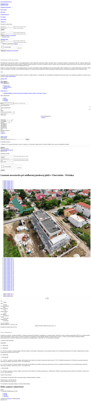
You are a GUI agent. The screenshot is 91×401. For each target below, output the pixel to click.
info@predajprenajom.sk (6, 1)
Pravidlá (5, 394)
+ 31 (47, 298)
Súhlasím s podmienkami (10, 43)
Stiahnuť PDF (4, 78)
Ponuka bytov (6, 85)
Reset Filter (48, 117)
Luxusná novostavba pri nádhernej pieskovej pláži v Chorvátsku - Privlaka (29, 93)
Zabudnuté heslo (4, 39)
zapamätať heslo (5, 37)
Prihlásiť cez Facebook (10, 35)
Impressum (5, 396)
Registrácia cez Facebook (12, 50)
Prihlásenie (3, 7)
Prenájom (5, 99)
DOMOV (5, 93)
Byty (12, 93)
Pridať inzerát (4, 90)
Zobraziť (43, 117)
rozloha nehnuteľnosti (5, 107)
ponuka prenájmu (7, 87)
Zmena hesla (3, 19)
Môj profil (3, 12)
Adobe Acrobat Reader (10, 76)
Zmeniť (2, 29)
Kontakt (5, 393)
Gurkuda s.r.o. (9, 398)
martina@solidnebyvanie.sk (7, 150)
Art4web (18, 398)
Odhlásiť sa (3, 21)
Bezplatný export (4, 4)
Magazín (5, 88)
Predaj (9, 93)
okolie (2, 110)
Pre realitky (3, 17)
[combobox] (21, 103)
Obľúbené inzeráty (5, 14)
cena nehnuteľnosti (5, 105)
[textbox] (21, 103)
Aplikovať (3, 133)
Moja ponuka (4, 9)
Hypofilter (5, 100)
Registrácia (8, 7)
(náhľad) (16, 43)
